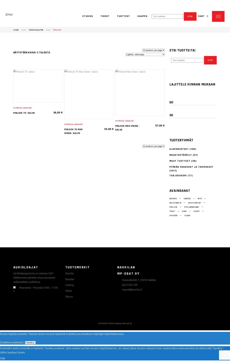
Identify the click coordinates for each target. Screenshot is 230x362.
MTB (200, 199)
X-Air (184, 211)
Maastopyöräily (180, 155)
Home (16, 30)
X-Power (173, 216)
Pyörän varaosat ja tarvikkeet (191, 167)
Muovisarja (175, 203)
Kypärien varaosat (22, 108)
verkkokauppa (36, 30)
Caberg (187, 199)
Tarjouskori (178, 175)
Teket (172, 211)
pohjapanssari (191, 207)
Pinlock (173, 207)
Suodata (178, 95)
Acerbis (173, 199)
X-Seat (187, 216)
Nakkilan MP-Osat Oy (123, 323)
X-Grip (197, 211)
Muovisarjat (194, 203)
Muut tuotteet (179, 161)
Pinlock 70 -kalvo (24, 113)
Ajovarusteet (179, 149)
